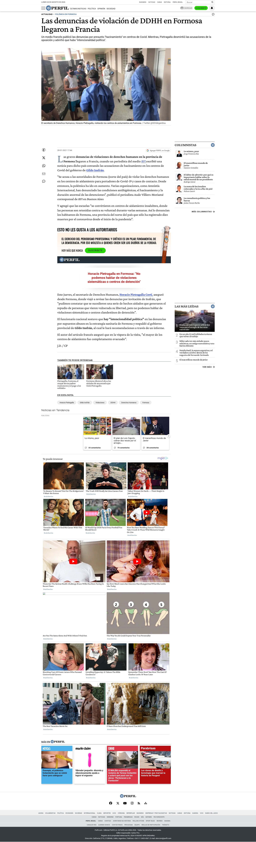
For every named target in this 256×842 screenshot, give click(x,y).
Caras (159, 2)
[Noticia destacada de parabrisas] (155, 749)
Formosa (145, 403)
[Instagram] (132, 803)
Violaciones (100, 403)
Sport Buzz (150, 821)
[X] (117, 803)
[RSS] (139, 803)
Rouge (136, 817)
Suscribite (201, 8)
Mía (142, 817)
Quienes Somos (104, 825)
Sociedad (111, 9)
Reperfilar (131, 813)
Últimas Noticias (78, 9)
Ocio (114, 813)
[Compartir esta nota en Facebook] (43, 149)
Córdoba (121, 813)
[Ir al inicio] (57, 8)
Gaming (195, 813)
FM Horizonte (159, 817)
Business (142, 2)
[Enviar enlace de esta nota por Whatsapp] (43, 165)
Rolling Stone (138, 821)
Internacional (89, 813)
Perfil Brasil (178, 2)
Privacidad (128, 825)
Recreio (160, 821)
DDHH (113, 403)
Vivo (201, 813)
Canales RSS (91, 825)
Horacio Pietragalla (67, 403)
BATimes (149, 817)
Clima (99, 813)
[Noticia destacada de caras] (122, 749)
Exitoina (187, 813)
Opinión (101, 9)
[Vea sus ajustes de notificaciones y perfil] (212, 8)
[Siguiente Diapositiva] (168, 436)
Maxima (167, 821)
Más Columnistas (202, 211)
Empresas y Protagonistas (156, 813)
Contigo (108, 821)
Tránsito (165, 825)
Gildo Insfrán (85, 403)
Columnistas (185, 145)
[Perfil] (58, 742)
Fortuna (118, 817)
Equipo (137, 825)
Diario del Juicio (211, 813)
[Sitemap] (145, 803)
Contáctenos (117, 825)
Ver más (207, 367)
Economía (69, 813)
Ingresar (188, 8)
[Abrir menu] (43, 8)
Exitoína (167, 2)
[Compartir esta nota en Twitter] (43, 157)
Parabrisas (128, 817)
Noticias (151, 2)
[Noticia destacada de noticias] (56, 749)
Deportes (107, 813)
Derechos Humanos (128, 403)
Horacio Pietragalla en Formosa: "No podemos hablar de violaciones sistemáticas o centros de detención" (114, 278)
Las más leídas (186, 306)
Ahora (40, 813)
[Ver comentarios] (213, 14)
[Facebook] (110, 803)
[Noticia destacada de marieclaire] (89, 749)
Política (92, 9)
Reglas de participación (151, 825)
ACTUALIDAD (47, 14)
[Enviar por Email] (43, 173)
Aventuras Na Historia (122, 821)
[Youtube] (125, 803)
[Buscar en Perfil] (212, 2)
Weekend (110, 817)
